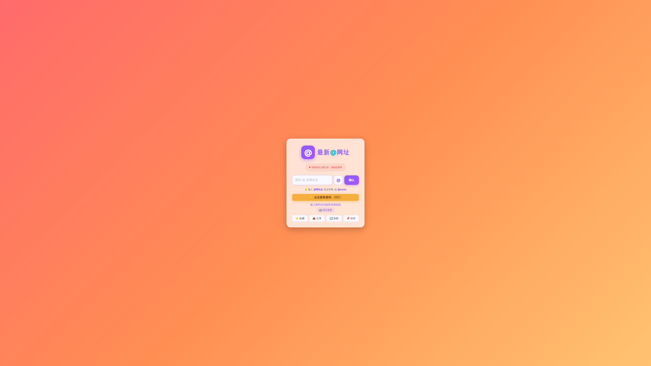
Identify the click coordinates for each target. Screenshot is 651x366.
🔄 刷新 (334, 218)
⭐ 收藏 (299, 218)
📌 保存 (351, 218)
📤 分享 (316, 218)
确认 (351, 180)
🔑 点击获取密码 (325, 197)
